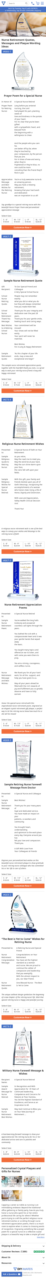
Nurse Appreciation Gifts (12, 1185)
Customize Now (22, 227)
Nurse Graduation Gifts (34, 1186)
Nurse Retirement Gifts (12, 1200)
